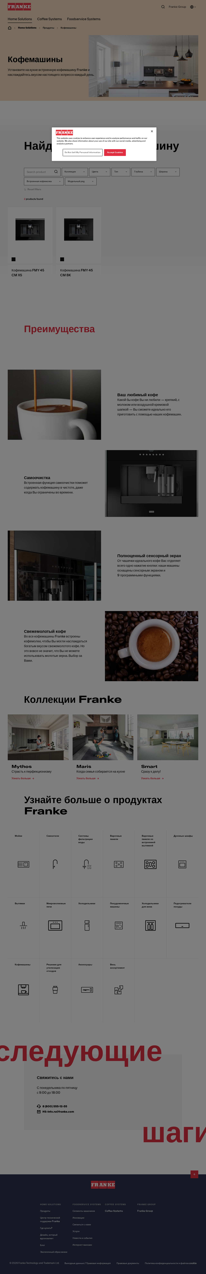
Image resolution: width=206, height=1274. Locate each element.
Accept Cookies (115, 152)
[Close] (151, 131)
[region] (104, 144)
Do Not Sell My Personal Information (83, 152)
